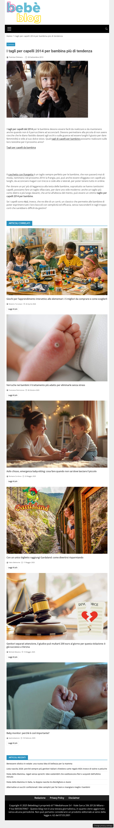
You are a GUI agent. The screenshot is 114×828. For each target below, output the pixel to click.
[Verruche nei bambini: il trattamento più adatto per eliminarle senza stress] (57, 347)
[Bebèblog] (24, 12)
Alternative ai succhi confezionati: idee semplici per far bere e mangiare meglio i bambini (48, 787)
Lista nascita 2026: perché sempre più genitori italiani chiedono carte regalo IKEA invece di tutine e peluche (57, 768)
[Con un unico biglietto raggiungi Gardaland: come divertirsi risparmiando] (57, 520)
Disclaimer (74, 797)
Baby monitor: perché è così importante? (28, 733)
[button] (106, 28)
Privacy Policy (57, 797)
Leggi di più (12, 309)
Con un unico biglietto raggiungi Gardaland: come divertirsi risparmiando (45, 557)
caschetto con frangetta (21, 174)
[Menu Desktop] (9, 29)
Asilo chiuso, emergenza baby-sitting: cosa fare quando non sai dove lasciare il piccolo (52, 471)
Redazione (39, 797)
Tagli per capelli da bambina (21, 147)
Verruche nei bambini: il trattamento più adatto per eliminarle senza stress (46, 385)
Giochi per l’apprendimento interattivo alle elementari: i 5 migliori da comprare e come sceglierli (57, 298)
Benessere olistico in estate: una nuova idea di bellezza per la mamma (39, 763)
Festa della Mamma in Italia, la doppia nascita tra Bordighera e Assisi (39, 782)
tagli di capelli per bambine (66, 138)
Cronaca (10, 44)
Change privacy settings (103, 825)
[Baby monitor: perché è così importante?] (57, 695)
